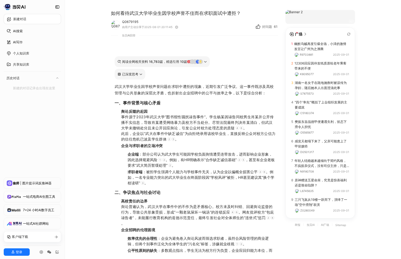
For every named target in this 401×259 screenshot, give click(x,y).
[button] (130, 74)
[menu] (32, 59)
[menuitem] (32, 31)
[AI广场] (298, 34)
